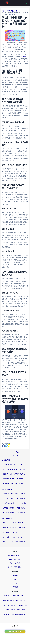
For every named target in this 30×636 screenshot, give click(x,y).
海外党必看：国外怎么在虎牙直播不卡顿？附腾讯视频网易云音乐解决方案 (15, 483)
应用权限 (15, 583)
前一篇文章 (15, 452)
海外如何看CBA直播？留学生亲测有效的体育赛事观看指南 (15, 469)
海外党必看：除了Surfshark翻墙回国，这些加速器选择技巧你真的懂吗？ (15, 522)
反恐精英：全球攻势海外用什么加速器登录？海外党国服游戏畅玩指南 (15, 498)
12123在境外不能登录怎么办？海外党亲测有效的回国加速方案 (15, 464)
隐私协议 (15, 579)
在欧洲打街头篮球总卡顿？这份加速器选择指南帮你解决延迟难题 (15, 493)
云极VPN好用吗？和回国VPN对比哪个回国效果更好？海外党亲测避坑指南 (15, 537)
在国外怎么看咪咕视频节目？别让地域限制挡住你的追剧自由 (15, 474)
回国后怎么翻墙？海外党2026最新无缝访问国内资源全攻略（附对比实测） (15, 527)
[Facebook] (3, 445)
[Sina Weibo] (9, 445)
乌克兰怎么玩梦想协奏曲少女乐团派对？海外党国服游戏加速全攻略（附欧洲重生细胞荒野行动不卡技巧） (15, 503)
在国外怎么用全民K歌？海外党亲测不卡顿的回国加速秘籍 (15, 478)
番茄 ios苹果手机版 (15, 563)
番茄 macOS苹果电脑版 (15, 559)
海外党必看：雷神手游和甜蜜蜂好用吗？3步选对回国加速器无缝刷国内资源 (15, 542)
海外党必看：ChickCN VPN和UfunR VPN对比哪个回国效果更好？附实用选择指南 (15, 532)
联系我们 (15, 587)
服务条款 (15, 575)
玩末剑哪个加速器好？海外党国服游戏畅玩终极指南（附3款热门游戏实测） (15, 508)
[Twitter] (6, 445)
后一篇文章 (15, 455)
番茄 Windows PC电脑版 (15, 555)
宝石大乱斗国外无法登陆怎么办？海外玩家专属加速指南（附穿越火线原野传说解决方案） (15, 512)
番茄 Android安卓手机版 (15, 567)
